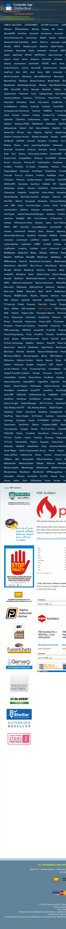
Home (6, 488)
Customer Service (47, 869)
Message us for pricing (48, 645)
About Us (33, 869)
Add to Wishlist (44, 648)
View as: (41, 604)
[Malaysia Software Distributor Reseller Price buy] (27, 11)
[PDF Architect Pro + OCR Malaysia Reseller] (48, 618)
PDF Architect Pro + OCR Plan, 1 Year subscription (47, 634)
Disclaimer (61, 869)
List (50, 604)
